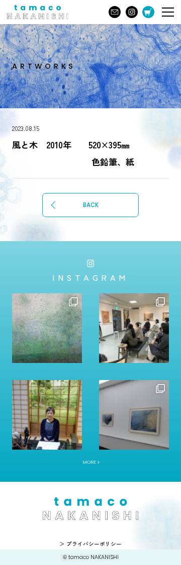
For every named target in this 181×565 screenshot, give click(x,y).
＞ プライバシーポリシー (90, 543)
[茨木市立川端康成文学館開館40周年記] (134, 415)
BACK (91, 205)
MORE (89, 462)
